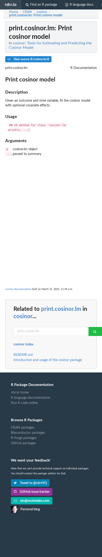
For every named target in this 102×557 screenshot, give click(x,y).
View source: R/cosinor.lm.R (31, 59)
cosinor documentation (18, 289)
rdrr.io (10, 5)
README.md (23, 355)
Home (13, 12)
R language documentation (30, 397)
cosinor (23, 316)
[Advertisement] (51, 207)
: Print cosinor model (35, 15)
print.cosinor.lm (61, 309)
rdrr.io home (20, 392)
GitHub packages (23, 443)
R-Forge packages (24, 438)
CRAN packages (22, 427)
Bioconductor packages (28, 433)
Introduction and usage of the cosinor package (48, 360)
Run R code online (24, 403)
